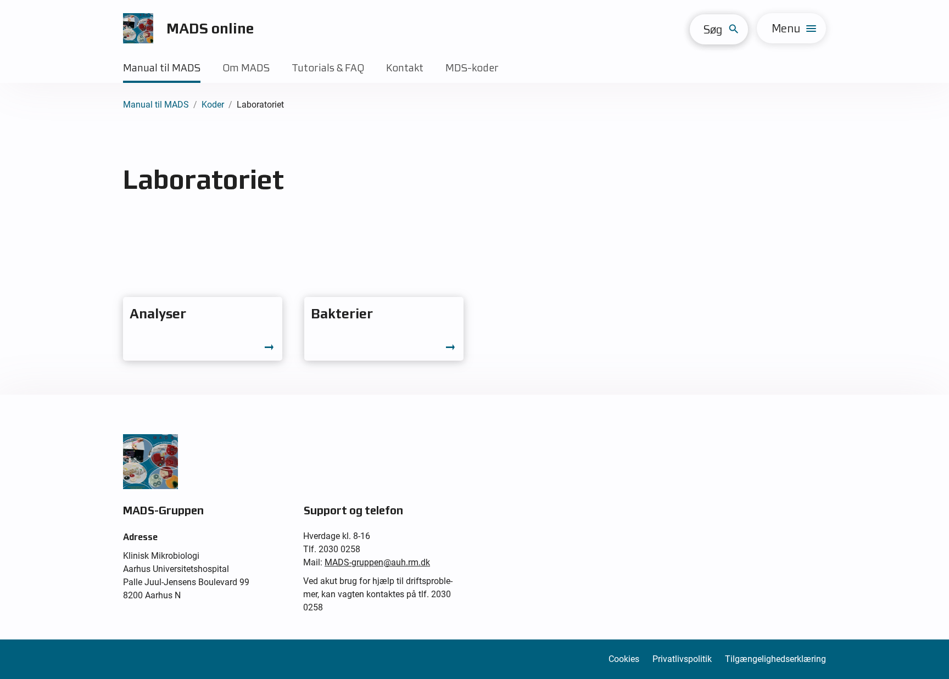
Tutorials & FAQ (328, 67)
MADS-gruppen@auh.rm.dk (377, 562)
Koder (213, 104)
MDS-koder (472, 67)
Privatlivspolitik (682, 659)
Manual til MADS (161, 67)
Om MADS (246, 67)
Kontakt (404, 67)
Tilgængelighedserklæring (775, 659)
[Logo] (138, 28)
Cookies (624, 659)
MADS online (210, 28)
